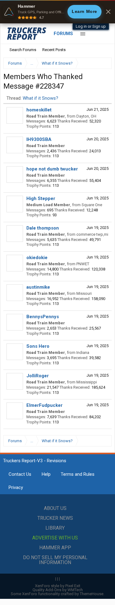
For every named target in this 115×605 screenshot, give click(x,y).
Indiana (82, 352)
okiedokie (37, 257)
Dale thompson (42, 228)
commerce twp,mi (92, 234)
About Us (55, 508)
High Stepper (40, 198)
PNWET (82, 264)
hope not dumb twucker (52, 169)
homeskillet (39, 110)
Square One (92, 204)
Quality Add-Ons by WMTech (58, 589)
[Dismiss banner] (108, 11)
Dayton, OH (86, 116)
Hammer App (55, 548)
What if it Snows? (40, 98)
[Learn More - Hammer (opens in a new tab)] (57, 11)
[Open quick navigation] (102, 63)
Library (55, 528)
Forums (63, 33)
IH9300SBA (39, 139)
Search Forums (23, 49)
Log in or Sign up (91, 26)
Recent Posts (54, 49)
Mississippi (86, 382)
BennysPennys (42, 316)
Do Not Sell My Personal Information (55, 560)
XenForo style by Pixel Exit (57, 585)
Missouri (84, 293)
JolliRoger (37, 376)
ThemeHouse (91, 593)
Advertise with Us (55, 538)
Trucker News (55, 518)
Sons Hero (37, 346)
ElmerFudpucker (44, 405)
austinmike (38, 287)
